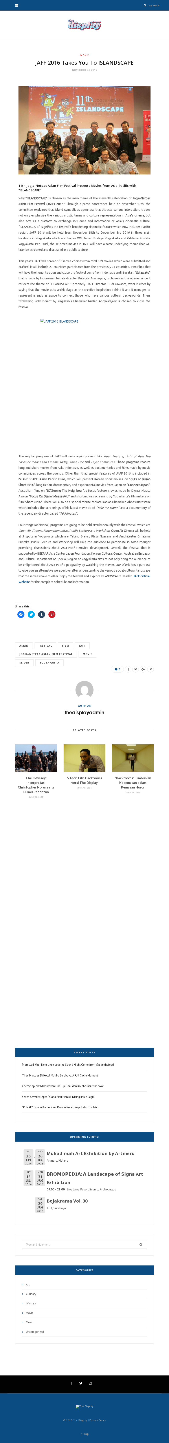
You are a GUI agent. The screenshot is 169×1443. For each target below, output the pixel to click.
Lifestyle (31, 1303)
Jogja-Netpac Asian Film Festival (46, 654)
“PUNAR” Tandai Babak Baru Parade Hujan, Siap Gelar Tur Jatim (60, 1107)
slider (24, 662)
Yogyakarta (49, 662)
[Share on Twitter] (135, 669)
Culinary (31, 1294)
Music (29, 1322)
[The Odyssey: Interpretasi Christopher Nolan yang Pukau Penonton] (36, 758)
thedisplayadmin (84, 712)
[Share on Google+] (143, 669)
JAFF (82, 645)
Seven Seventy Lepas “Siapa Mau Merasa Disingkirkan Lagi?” (58, 1097)
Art (27, 1284)
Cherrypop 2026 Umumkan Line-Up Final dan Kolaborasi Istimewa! (63, 1086)
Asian (24, 645)
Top (86, 1434)
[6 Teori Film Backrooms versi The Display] (84, 758)
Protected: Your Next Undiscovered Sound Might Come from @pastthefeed (68, 1065)
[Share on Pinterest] (150, 669)
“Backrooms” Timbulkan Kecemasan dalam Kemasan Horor (133, 782)
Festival (45, 645)
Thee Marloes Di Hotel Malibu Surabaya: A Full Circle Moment (60, 1075)
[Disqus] (84, 862)
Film (65, 645)
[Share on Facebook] (128, 669)
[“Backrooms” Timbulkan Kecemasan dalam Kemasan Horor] (133, 758)
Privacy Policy (97, 1420)
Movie (84, 55)
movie (87, 654)
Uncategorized (35, 1332)
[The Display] (84, 25)
